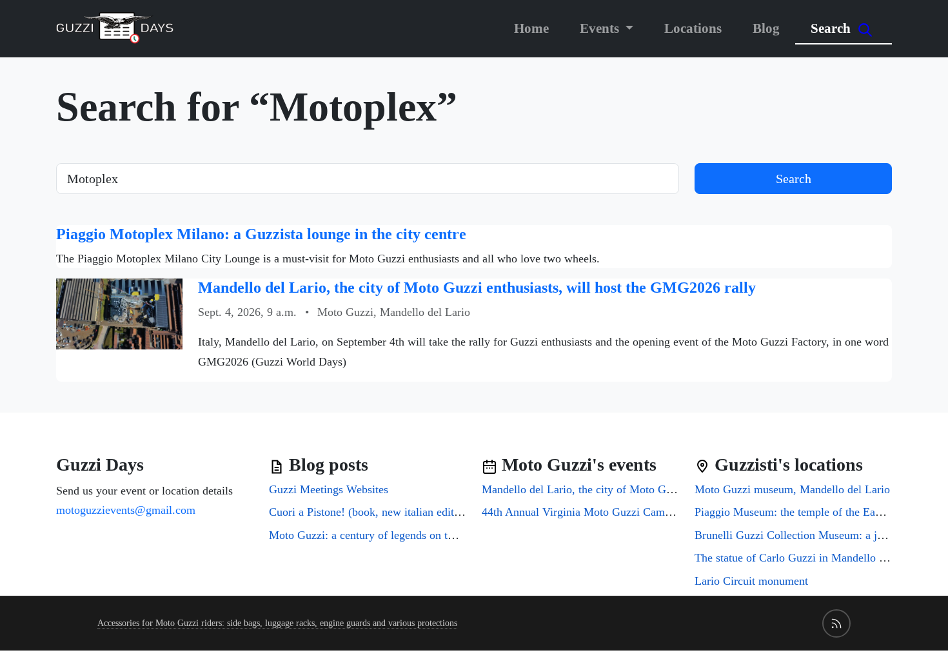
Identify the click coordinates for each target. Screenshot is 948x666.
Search (832, 28)
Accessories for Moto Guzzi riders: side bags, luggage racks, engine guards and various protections (277, 623)
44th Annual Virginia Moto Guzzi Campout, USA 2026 (611, 511)
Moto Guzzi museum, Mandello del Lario (792, 489)
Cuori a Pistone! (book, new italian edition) (371, 511)
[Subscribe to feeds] (836, 623)
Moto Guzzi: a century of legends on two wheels (383, 535)
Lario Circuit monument (751, 580)
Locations (693, 28)
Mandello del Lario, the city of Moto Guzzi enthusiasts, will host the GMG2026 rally (477, 287)
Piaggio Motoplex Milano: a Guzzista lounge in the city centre (261, 234)
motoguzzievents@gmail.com (125, 510)
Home (531, 28)
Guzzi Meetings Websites (328, 489)
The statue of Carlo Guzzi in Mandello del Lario (808, 557)
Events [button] (601, 28)
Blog (766, 28)
